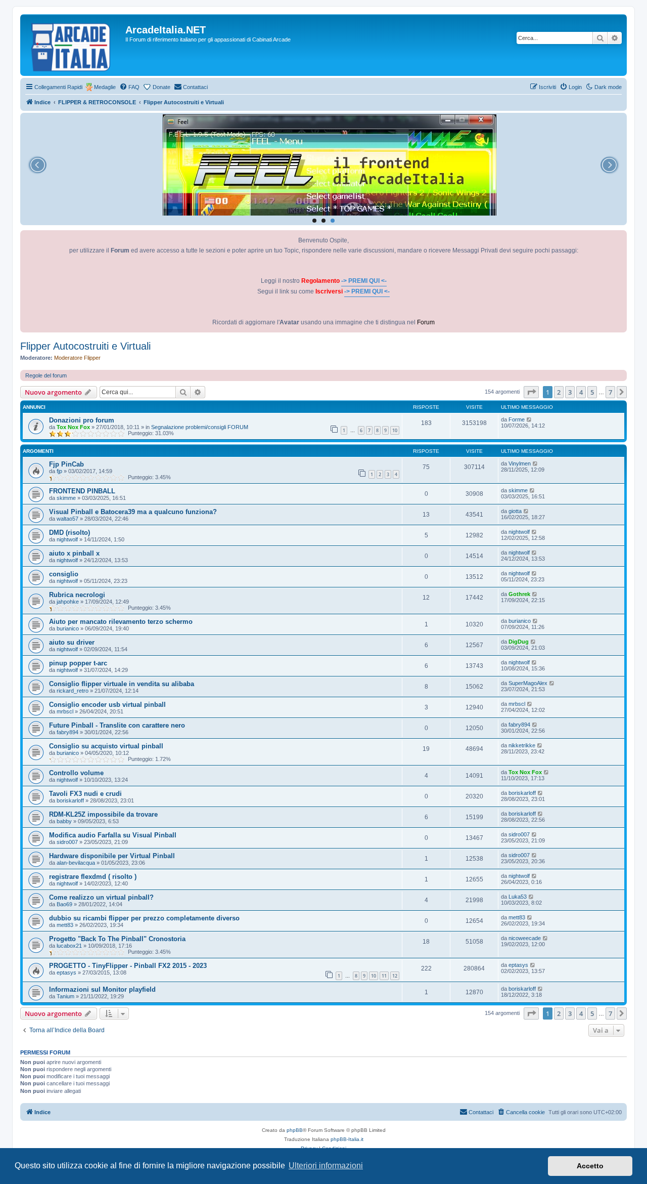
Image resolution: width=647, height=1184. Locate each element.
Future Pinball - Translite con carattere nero (117, 725)
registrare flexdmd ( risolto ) (92, 876)
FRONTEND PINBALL (82, 491)
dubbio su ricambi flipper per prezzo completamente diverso (144, 918)
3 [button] (570, 392)
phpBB (295, 1130)
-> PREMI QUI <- (364, 280)
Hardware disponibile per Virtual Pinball (112, 856)
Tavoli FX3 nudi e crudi (85, 793)
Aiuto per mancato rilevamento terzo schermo (121, 621)
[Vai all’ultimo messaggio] (529, 419)
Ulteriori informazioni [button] (326, 1165)
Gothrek (519, 594)
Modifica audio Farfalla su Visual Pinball (112, 835)
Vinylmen (520, 463)
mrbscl (65, 711)
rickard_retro (72, 691)
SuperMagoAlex (528, 683)
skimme (66, 498)
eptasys (66, 972)
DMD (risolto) (69, 532)
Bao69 (64, 904)
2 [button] (559, 392)
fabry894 (67, 732)
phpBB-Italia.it (347, 1139)
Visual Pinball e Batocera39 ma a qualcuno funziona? (133, 512)
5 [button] (592, 392)
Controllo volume (76, 773)
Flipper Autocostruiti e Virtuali (85, 346)
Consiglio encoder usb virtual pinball (107, 704)
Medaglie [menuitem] (105, 87)
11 (384, 975)
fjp (59, 471)
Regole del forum (46, 375)
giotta (515, 511)
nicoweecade (525, 938)
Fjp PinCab (66, 464)
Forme (517, 419)
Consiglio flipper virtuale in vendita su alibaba (121, 684)
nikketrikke (522, 745)
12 (394, 975)
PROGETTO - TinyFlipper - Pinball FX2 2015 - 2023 (128, 965)
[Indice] (74, 45)
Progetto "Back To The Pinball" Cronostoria (117, 939)
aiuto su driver (72, 642)
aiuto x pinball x (74, 553)
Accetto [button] (590, 1166)
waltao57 (67, 519)
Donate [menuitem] (161, 87)
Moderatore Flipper (77, 358)
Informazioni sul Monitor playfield (102, 989)
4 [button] (581, 392)
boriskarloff (70, 800)
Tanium (65, 996)
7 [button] (610, 392)
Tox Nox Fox (73, 427)
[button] (531, 392)
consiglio (63, 574)
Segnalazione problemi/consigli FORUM (199, 427)
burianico (68, 628)
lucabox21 (69, 946)
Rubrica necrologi (77, 595)
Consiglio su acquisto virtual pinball (106, 746)
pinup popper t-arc (78, 663)
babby (64, 821)
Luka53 (518, 897)
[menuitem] (129, 87)
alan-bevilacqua (76, 863)
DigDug (519, 642)
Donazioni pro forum (81, 420)
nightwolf (67, 539)
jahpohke (68, 602)
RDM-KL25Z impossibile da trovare (103, 814)
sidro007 (67, 842)
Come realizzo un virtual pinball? (101, 897)
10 (394, 430)
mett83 (65, 925)
